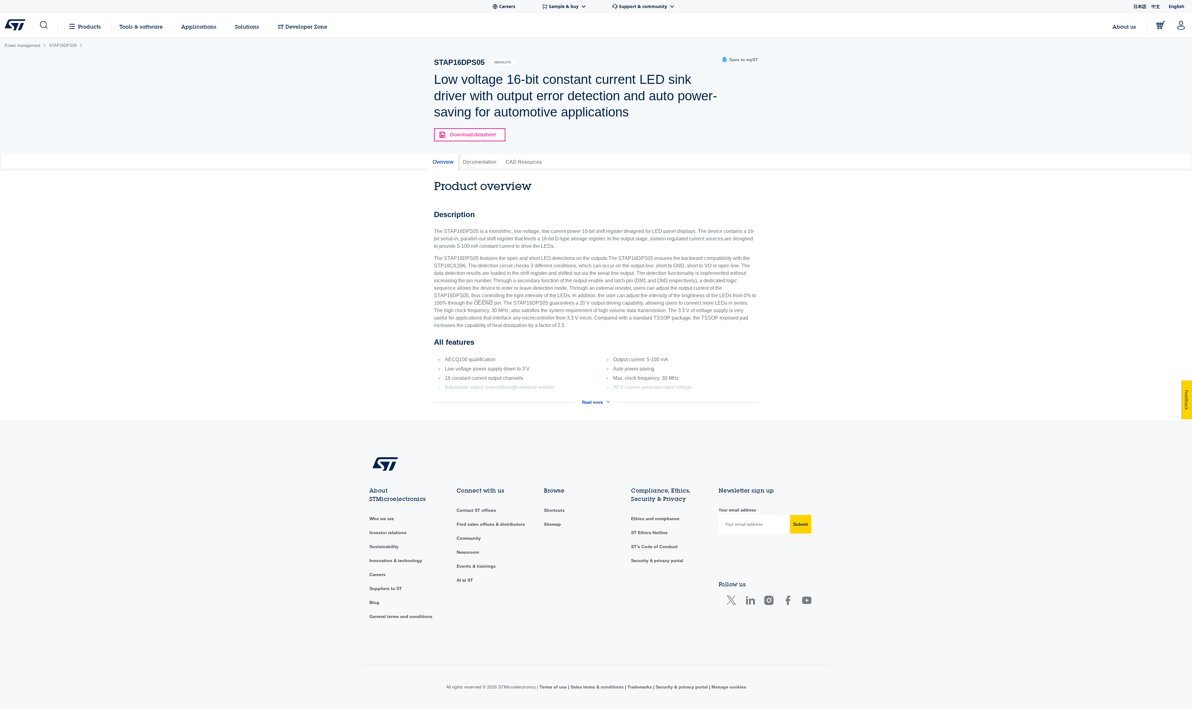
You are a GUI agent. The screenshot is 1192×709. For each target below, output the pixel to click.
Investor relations (388, 532)
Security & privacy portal (657, 560)
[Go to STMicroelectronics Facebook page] (787, 602)
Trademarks (639, 686)
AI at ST (465, 580)
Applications (198, 26)
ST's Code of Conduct (654, 546)
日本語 (1139, 6)
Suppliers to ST (385, 588)
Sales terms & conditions (597, 686)
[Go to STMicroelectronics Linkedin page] (750, 602)
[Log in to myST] (1181, 25)
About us (1124, 26)
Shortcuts (554, 510)
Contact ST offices (476, 510)
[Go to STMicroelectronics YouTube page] (806, 602)
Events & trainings (476, 566)
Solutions (247, 26)
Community (469, 538)
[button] (43, 25)
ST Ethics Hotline (649, 532)
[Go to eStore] (1160, 25)
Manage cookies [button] (728, 686)
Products (89, 26)
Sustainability (384, 546)
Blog (374, 602)
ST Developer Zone (302, 26)
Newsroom (468, 552)
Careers (377, 574)
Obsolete (502, 62)
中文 (1155, 6)
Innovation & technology (395, 560)
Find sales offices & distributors (491, 524)
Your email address (737, 510)
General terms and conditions (400, 616)
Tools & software (141, 26)
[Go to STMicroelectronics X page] (733, 602)
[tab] (443, 162)
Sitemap (552, 524)
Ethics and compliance (655, 518)
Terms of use (554, 686)
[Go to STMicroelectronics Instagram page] (768, 602)
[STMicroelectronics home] (16, 24)
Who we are (381, 518)
